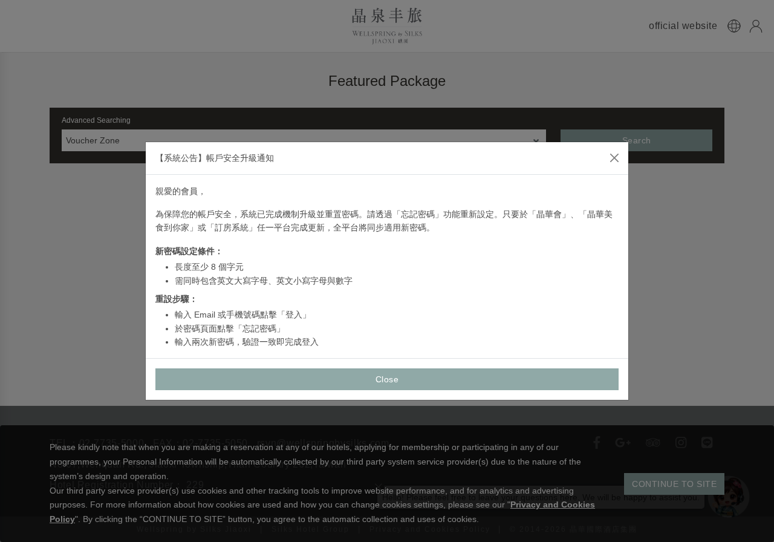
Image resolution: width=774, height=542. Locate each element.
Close (387, 379)
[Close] (614, 158)
